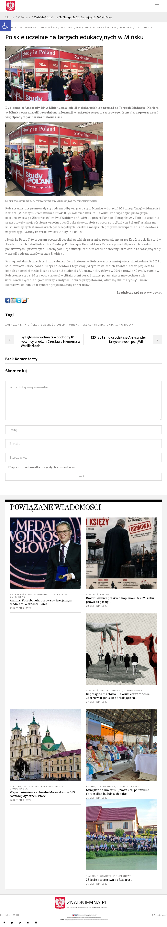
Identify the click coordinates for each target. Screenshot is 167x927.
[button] (5, 25)
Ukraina (112, 325)
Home (9, 17)
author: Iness (94, 27)
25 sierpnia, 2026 (96, 798)
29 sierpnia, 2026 (20, 608)
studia (99, 325)
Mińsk (73, 325)
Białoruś (47, 325)
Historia (16, 786)
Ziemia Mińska (48, 27)
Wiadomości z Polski (48, 594)
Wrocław (127, 325)
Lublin (61, 325)
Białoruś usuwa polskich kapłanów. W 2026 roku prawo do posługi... (120, 600)
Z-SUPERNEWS (27, 27)
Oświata (24, 17)
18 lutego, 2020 (71, 27)
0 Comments (144, 27)
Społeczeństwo (21, 594)
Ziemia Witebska (128, 786)
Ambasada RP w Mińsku (21, 325)
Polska (86, 325)
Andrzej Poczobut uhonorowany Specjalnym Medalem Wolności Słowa (41, 602)
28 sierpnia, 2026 (96, 606)
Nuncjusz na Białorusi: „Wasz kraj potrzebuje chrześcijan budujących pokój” (117, 792)
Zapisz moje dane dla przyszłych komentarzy (42, 467)
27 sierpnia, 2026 (96, 702)
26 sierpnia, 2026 (20, 800)
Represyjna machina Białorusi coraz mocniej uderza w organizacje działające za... (118, 696)
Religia (105, 594)
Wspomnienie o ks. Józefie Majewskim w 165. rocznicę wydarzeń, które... (42, 794)
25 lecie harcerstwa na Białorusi (109, 880)
